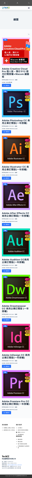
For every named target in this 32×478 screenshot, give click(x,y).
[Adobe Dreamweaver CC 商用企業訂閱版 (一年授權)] (16, 289)
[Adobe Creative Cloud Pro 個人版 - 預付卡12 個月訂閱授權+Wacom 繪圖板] (16, 52)
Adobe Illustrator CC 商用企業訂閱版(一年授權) (15, 168)
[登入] (17, 3)
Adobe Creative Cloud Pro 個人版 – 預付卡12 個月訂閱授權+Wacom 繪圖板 (15, 72)
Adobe (3, 82)
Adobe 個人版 (9, 82)
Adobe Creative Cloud (11, 128)
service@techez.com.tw (14, 465)
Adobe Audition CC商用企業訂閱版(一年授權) (15, 261)
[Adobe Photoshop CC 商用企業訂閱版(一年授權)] (16, 103)
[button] (29, 3)
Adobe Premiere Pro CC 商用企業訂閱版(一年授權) (16, 402)
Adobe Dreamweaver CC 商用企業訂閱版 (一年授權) (15, 309)
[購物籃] (4, 3)
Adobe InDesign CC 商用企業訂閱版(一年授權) (16, 356)
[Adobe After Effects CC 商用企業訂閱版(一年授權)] (16, 196)
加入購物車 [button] (6, 85)
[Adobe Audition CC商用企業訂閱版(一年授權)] (16, 242)
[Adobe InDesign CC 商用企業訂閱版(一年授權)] (16, 338)
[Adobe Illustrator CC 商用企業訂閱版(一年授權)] (16, 150)
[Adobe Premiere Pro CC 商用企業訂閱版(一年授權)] (16, 384)
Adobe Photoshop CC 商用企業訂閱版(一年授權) (16, 121)
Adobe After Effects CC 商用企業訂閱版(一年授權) (16, 214)
